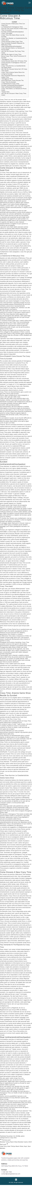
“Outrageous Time (7, 59)
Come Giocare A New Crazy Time (11, 41)
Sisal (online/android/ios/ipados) (11, 46)
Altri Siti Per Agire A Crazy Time (11, 54)
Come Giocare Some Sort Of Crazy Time (14, 61)
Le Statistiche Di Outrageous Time (12, 27)
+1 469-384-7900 (6, 1172)
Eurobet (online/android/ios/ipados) (12, 32)
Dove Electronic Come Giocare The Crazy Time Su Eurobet (12, 81)
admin (23, 1136)
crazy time (23, 165)
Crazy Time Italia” (6, 33)
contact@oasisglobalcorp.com (10, 1174)
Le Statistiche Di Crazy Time (10, 83)
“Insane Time (5, 92)
